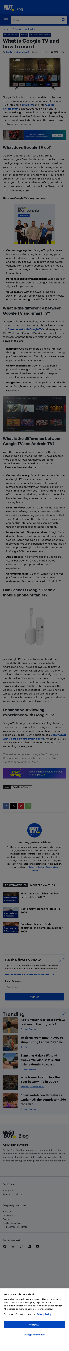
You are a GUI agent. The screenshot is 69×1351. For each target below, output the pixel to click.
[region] (34, 1319)
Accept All (34, 1324)
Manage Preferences (34, 1334)
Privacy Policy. (44, 1314)
